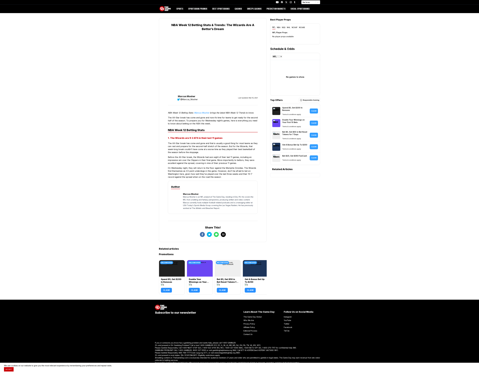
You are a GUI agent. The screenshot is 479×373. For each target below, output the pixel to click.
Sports (179, 8)
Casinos (238, 8)
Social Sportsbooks (300, 8)
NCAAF (295, 27)
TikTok (287, 331)
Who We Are (248, 320)
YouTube (287, 320)
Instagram (288, 317)
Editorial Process (250, 331)
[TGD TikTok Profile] (294, 2)
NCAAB (302, 27)
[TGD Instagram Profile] (291, 2)
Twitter (286, 324)
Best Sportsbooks (221, 8)
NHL (288, 27)
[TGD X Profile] (286, 2)
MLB (283, 27)
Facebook (288, 327)
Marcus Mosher (201, 112)
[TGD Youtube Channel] (277, 2)
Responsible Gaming (311, 100)
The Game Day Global (252, 317)
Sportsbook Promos (197, 8)
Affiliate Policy (249, 327)
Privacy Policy (249, 324)
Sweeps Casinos (254, 8)
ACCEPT (8, 369)
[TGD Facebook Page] (282, 2)
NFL (273, 27)
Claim (166, 290)
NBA (278, 27)
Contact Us (247, 334)
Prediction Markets (276, 8)
